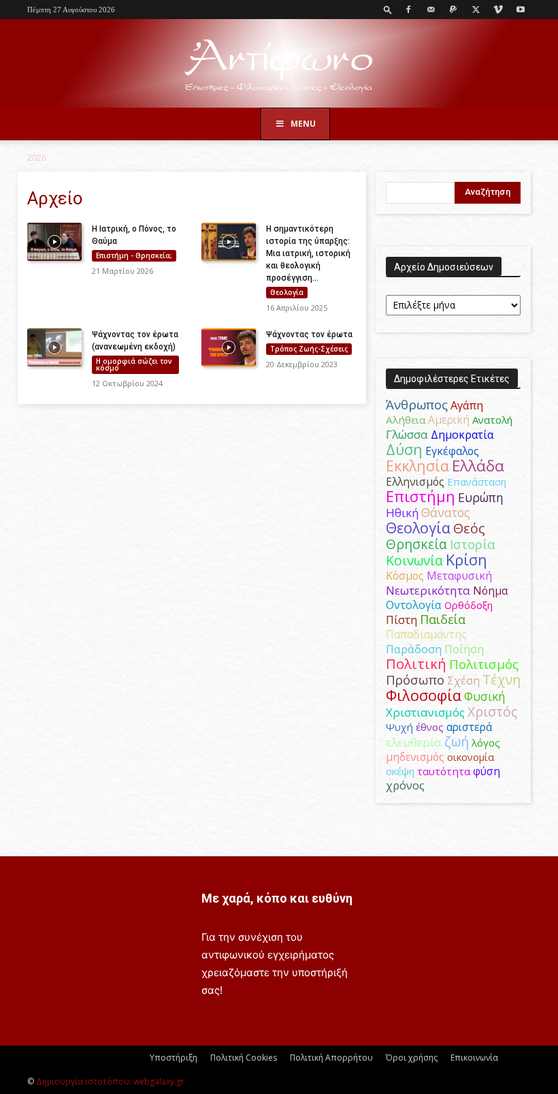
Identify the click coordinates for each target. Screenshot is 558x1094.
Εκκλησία (417, 465)
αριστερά (469, 726)
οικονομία (470, 757)
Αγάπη (466, 405)
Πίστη (401, 619)
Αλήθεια (405, 419)
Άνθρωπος (417, 404)
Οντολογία (414, 604)
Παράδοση (414, 649)
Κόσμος (405, 575)
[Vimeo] (498, 9)
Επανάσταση (476, 481)
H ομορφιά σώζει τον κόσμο (134, 364)
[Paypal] (453, 9)
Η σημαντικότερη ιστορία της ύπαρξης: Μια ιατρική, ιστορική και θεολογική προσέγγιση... (308, 253)
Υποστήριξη (173, 1057)
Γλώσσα (407, 434)
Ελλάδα (478, 465)
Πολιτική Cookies (243, 1057)
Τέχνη (501, 679)
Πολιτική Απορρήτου (331, 1057)
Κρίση (466, 559)
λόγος (486, 742)
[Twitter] (475, 9)
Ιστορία (472, 543)
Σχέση (463, 680)
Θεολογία (286, 292)
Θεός (469, 528)
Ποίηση (464, 649)
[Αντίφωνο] (279, 64)
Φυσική (485, 696)
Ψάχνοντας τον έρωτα (309, 334)
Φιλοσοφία (423, 695)
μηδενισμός (415, 757)
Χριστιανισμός (425, 712)
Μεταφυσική (459, 575)
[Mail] (431, 9)
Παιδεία (442, 619)
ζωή (456, 741)
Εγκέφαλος (452, 450)
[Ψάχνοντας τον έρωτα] (228, 347)
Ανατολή (492, 419)
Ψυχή (399, 727)
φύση (486, 771)
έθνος (430, 727)
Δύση (404, 449)
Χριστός (492, 711)
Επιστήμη (420, 496)
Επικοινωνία (474, 1057)
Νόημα (490, 590)
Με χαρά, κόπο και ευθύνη (276, 898)
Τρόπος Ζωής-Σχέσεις (309, 349)
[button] (388, 9)
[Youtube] (520, 9)
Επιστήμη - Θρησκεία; (134, 255)
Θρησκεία (416, 544)
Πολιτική (416, 664)
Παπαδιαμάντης (426, 634)
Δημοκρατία (462, 434)
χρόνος (405, 785)
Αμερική (449, 419)
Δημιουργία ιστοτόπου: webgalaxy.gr (110, 1081)
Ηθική (402, 512)
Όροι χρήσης (412, 1057)
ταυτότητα (443, 771)
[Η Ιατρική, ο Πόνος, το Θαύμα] (54, 242)
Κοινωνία (414, 560)
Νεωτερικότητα (428, 590)
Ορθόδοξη (468, 605)
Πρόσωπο (415, 680)
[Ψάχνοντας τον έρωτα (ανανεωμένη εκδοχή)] (54, 347)
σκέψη (400, 771)
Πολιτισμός (484, 664)
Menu (303, 123)
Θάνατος (445, 512)
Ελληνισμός (415, 481)
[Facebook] (408, 9)
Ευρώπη (481, 497)
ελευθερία (414, 742)
